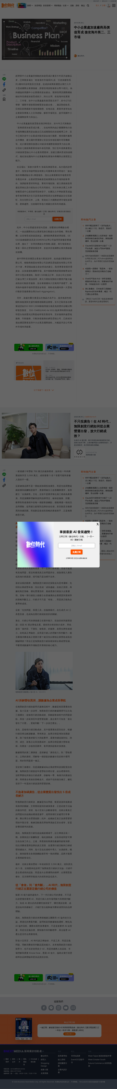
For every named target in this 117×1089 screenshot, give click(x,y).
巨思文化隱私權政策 (80, 558)
